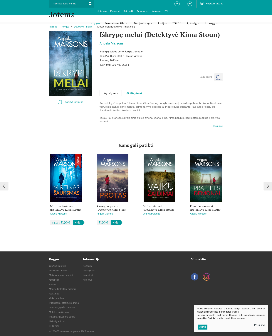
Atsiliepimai (134, 93)
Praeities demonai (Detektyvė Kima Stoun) (205, 208)
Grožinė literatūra (57, 266)
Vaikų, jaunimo (56, 298)
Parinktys (260, 325)
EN (166, 11)
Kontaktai (156, 11)
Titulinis (53, 26)
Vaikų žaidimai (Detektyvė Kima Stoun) (158, 208)
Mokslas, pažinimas (59, 312)
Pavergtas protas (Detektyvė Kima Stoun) (112, 208)
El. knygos (54, 326)
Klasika (52, 284)
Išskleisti (218, 126)
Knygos (65, 26)
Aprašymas (110, 93)
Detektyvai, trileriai (83, 26)
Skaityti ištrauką (74, 101)
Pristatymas (142, 11)
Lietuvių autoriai (57, 321)
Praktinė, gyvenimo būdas (62, 317)
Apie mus (102, 11)
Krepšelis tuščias (214, 3)
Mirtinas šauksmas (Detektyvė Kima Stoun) (65, 208)
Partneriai (115, 11)
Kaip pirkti (128, 11)
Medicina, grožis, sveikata (62, 307)
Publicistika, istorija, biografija (64, 303)
